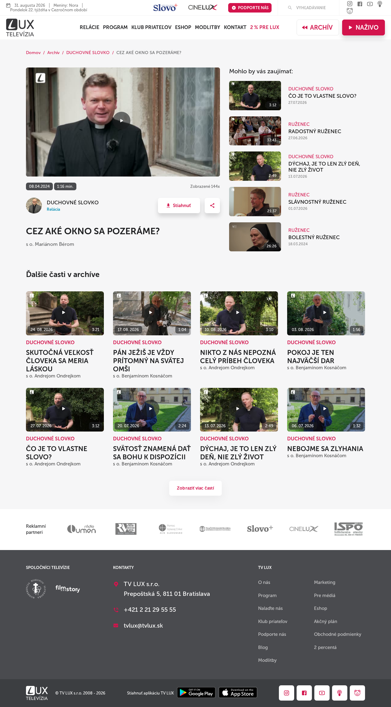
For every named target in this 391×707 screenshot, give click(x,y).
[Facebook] (359, 4)
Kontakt (235, 27)
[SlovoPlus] (165, 8)
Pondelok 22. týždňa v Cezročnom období (48, 10)
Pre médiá (324, 595)
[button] (179, 205)
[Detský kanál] (349, 11)
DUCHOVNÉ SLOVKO (88, 52)
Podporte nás (253, 7)
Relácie (89, 27)
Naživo (367, 27)
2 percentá (325, 647)
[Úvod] (20, 27)
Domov (33, 52)
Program (115, 27)
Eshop (320, 608)
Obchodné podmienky (337, 634)
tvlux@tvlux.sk (143, 625)
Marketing (324, 582)
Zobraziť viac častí (195, 488)
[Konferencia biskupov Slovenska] (36, 589)
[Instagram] (349, 4)
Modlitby (207, 27)
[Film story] (68, 589)
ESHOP (183, 27)
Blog (263, 647)
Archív (321, 27)
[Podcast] (380, 4)
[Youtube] (370, 4)
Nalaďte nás (270, 608)
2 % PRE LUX (264, 27)
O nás (264, 582)
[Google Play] (196, 693)
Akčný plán (325, 621)
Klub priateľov (151, 27)
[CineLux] (203, 8)
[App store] (238, 693)
